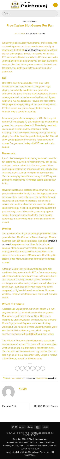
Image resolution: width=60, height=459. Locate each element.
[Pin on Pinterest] (37, 368)
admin (42, 33)
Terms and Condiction (42, 433)
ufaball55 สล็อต (32, 50)
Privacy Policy (30, 435)
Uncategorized (30, 22)
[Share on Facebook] (22, 368)
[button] (3, 4)
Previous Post (9, 406)
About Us (10, 433)
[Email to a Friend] (32, 368)
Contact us (23, 433)
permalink (52, 378)
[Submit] (54, 13)
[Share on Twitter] (27, 368)
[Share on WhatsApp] (17, 368)
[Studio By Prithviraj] (29, 5)
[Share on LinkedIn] (42, 368)
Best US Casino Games (46, 406)
